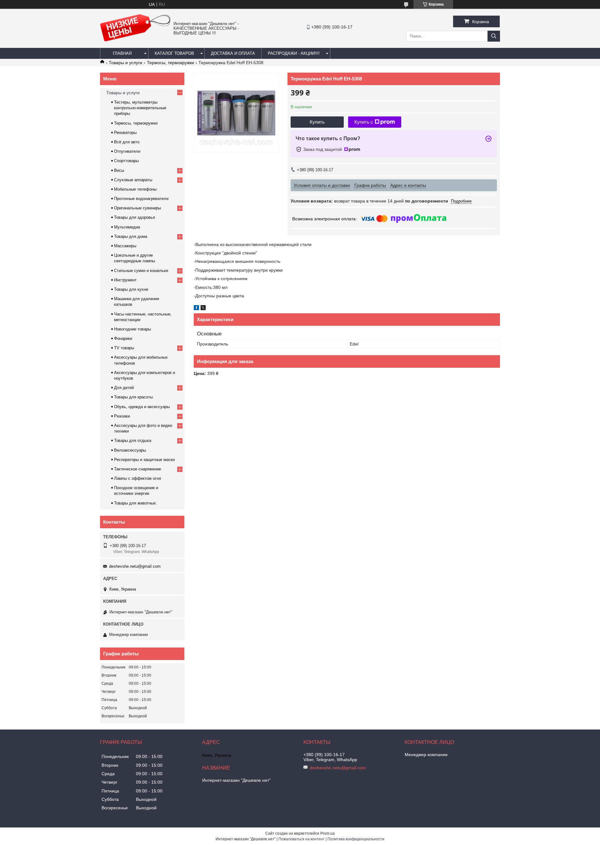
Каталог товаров (174, 53)
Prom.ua (327, 833)
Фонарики (123, 338)
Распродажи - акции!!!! (294, 53)
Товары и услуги (125, 62)
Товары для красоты (133, 397)
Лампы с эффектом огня (137, 478)
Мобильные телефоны (135, 189)
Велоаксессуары (130, 450)
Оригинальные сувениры (137, 208)
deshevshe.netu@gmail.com (135, 566)
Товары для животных (135, 503)
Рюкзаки (122, 416)
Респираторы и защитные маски (144, 459)
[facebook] (196, 308)
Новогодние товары (132, 329)
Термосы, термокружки (170, 62)
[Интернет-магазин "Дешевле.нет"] (135, 40)
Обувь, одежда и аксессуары (142, 406)
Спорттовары (126, 160)
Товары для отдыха (132, 440)
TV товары (124, 348)
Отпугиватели (127, 151)
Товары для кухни (131, 289)
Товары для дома (130, 236)
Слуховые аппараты (133, 179)
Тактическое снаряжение (137, 469)
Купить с (363, 122)
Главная (122, 53)
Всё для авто (126, 142)
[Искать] (494, 36)
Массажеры (125, 245)
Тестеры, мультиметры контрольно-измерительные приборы (140, 108)
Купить (317, 122)
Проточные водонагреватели (141, 198)
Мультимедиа (127, 227)
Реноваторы (125, 132)
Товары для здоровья (134, 217)
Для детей (124, 387)
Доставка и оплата (233, 53)
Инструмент (125, 280)
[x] (203, 308)
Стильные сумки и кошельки (141, 270)
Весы (119, 170)
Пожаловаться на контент (301, 839)
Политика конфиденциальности (356, 839)
